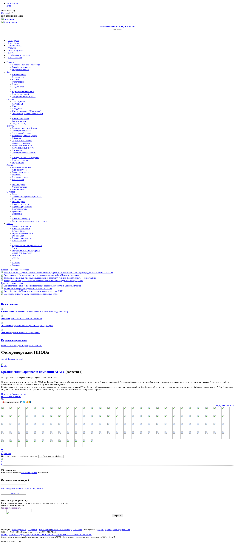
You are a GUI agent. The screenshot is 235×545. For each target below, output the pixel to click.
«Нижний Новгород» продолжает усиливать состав (28, 288)
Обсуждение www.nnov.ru (24, 153)
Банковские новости (21, 226)
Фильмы (15, 55)
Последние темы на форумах (25, 157)
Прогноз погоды (19, 209)
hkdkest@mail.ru (19, 529)
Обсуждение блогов (21, 131)
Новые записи (9, 304)
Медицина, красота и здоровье (26, 250)
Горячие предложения (22, 206)
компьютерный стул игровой (26, 332)
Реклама (16, 265)
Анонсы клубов (19, 170)
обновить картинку (11, 508)
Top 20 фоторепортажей (12, 359)
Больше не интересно (11, 396)
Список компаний (20, 94)
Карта (10, 53)
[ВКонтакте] (21, 402)
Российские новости (21, 67)
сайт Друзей (13, 40)
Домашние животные (22, 145)
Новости (11, 62)
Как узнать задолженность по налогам (29, 221)
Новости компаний (21, 228)
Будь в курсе (117, 29)
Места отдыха (18, 184)
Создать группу (19, 123)
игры (22, 55)
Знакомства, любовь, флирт (24, 135)
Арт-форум (17, 150)
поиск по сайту (8, 10)
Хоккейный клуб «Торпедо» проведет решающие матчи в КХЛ (33, 291)
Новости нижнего (20, 204)
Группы (10, 99)
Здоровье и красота (21, 143)
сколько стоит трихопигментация (26, 318)
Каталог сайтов (15, 57)
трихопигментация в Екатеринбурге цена (33, 325)
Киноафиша (13, 43)
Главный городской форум (24, 128)
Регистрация (12, 3)
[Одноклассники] (26, 402)
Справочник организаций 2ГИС (27, 197)
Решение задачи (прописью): (14, 500)
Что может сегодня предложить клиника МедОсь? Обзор (41, 311)
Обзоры (15, 258)
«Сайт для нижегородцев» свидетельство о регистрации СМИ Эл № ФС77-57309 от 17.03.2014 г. (46, 534)
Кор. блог (77, 529)
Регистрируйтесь (29, 472)
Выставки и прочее (21, 177)
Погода (4, 13)
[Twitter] (24, 402)
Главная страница (9, 345)
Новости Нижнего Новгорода (26, 65)
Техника (16, 255)
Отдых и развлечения (22, 140)
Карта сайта (44, 529)
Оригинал (6, 453)
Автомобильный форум (23, 148)
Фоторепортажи (15, 50)
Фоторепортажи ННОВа (30, 345)
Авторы (15, 79)
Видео (15, 84)
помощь (14, 493)
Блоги (9, 72)
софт (28, 55)
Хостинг (16, 263)
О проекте (32, 529)
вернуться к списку (225, 405)
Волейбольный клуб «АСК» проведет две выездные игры (31, 294)
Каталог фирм (18, 231)
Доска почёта (18, 77)
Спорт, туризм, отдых (22, 253)
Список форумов (20, 160)
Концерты (16, 175)
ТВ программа (14, 45)
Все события (18, 179)
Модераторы (18, 162)
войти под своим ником (12, 488)
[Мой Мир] (29, 402)
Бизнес (10, 223)
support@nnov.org (113, 529)
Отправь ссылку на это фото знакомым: (19, 456)
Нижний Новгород (21, 219)
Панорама (16, 199)
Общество (16, 138)
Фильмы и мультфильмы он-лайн (27, 113)
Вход (9, 6)
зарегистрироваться (34, 488)
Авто (14, 248)
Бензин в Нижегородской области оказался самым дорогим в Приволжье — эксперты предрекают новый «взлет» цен (58, 272)
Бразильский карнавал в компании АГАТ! (33, 372)
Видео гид (17, 214)
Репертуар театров (20, 172)
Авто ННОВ (18, 104)
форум (100, 529)
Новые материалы (20, 118)
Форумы (12, 48)
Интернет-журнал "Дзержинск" (26, 111)
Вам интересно (19, 394)
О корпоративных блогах (23, 96)
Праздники (17, 109)
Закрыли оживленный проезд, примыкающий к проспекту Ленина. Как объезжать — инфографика (50, 278)
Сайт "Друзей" (19, 101)
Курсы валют (18, 236)
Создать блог (18, 87)
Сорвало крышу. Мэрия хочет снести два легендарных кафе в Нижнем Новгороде (42, 275)
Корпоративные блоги (22, 233)
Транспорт (17, 211)
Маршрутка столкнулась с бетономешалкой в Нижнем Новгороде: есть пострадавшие (43, 280)
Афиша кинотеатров (21, 167)
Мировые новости (20, 69)
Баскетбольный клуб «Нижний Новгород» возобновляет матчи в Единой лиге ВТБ (42, 286)
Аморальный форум (21, 133)
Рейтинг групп (19, 121)
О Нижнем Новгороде (61, 529)
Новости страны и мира (12, 283)
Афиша (10, 165)
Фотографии (18, 82)
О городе (11, 192)
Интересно (6, 394)
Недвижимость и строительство (27, 245)
